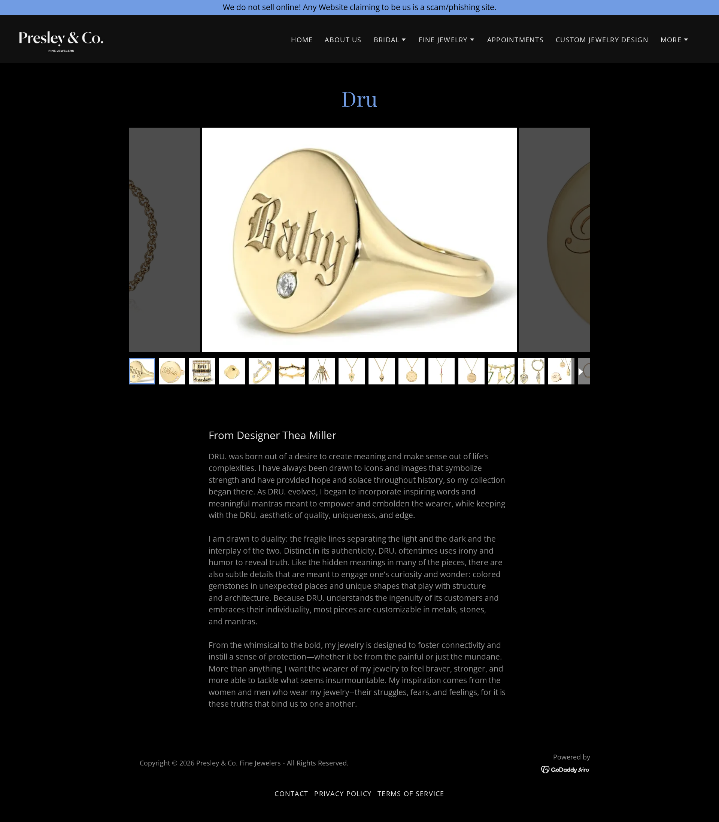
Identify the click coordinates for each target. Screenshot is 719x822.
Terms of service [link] (410, 793)
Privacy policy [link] (342, 793)
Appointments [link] (515, 39)
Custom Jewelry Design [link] (602, 39)
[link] (61, 38)
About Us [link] (343, 39)
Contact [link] (291, 793)
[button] (390, 39)
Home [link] (302, 39)
